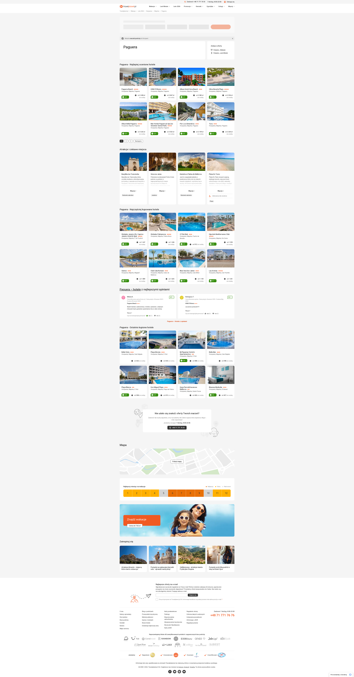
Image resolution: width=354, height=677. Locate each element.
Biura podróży (124, 620)
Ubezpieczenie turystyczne (173, 622)
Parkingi (167, 614)
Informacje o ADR (192, 620)
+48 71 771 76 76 (222, 615)
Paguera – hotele (130, 289)
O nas (121, 611)
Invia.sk (186, 667)
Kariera (122, 626)
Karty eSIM (167, 628)
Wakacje (133, 11)
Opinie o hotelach (147, 620)
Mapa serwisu (124, 628)
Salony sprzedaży (125, 614)
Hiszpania (149, 11)
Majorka (156, 11)
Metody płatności (147, 617)
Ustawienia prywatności (194, 617)
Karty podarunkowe (170, 611)
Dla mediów (123, 617)
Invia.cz (180, 667)
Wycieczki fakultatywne (172, 625)
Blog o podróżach (147, 611)
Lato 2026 (176, 6)
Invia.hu (192, 667)
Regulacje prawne (192, 623)
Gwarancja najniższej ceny (150, 626)
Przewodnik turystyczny (150, 614)
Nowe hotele (146, 623)
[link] (165, 6)
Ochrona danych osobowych (196, 614)
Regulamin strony (192, 611)
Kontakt (122, 623)
